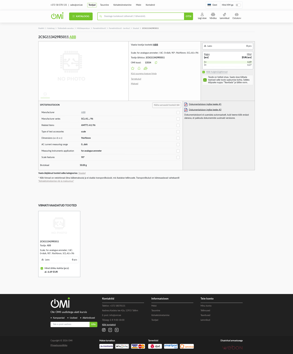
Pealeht (41, 28)
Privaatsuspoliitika (59, 345)
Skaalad (136, 28)
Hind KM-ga (227, 5)
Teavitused (205, 315)
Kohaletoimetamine (122, 5)
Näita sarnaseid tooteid (166, 105)
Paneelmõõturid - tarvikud (119, 28)
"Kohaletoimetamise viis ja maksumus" (56, 181)
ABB (72, 37)
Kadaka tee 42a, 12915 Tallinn (124, 311)
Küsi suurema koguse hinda (144, 74)
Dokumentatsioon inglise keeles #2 (205, 110)
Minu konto (206, 306)
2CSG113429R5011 (49, 242)
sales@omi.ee (76, 5)
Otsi (188, 16)
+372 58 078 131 (59, 5)
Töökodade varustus (66, 28)
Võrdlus (213, 18)
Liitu (93, 324)
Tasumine (104, 5)
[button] (212, 5)
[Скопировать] (156, 63)
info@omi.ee (115, 315)
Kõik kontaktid (109, 325)
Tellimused (205, 311)
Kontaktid (150, 5)
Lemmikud (224, 18)
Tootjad (92, 5)
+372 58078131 (117, 306)
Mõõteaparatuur (83, 28)
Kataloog (82, 16)
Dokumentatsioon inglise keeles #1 (205, 104)
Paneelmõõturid (99, 28)
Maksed (134, 84)
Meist (138, 5)
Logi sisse (202, 18)
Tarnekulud (136, 79)
